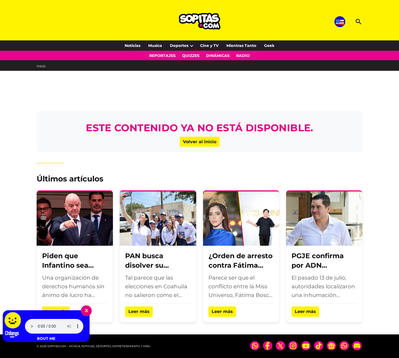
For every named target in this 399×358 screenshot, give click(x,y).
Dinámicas (218, 55)
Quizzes (190, 55)
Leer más (139, 311)
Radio (243, 55)
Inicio (41, 66)
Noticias (132, 45)
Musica (155, 45)
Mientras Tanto (241, 45)
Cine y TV (209, 45)
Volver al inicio (199, 141)
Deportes (179, 45)
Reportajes (162, 55)
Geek (269, 45)
